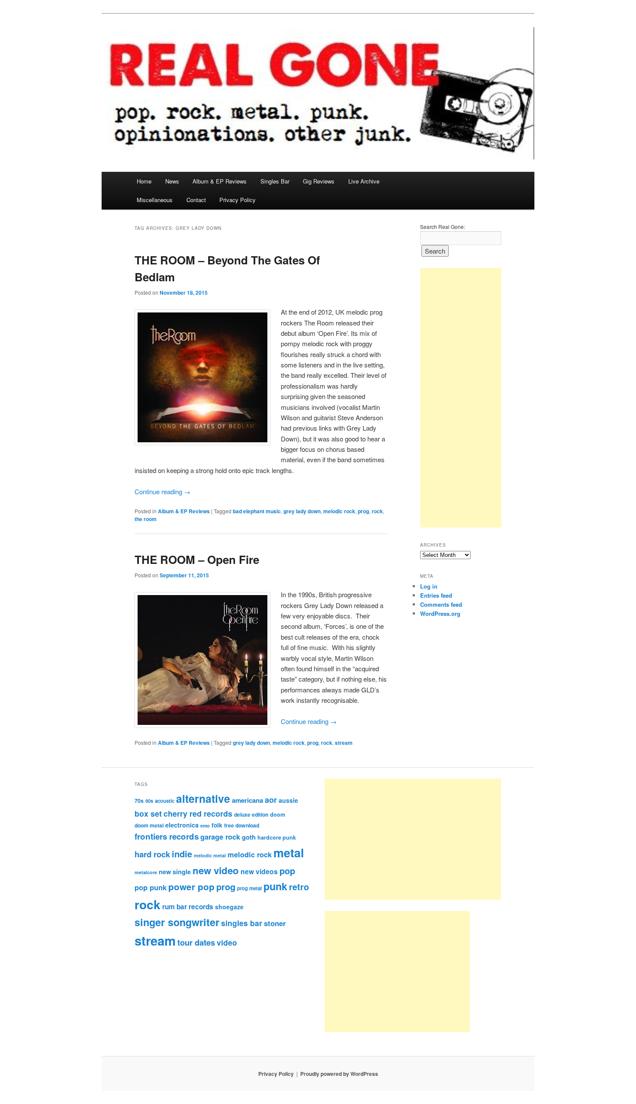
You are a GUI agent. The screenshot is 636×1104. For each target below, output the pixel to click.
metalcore (146, 872)
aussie (288, 800)
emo (205, 825)
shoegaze (229, 906)
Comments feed (441, 604)
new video (216, 870)
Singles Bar (274, 181)
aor (271, 799)
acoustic (164, 800)
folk (217, 825)
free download (241, 825)
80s (149, 800)
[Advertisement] (460, 398)
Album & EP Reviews (220, 181)
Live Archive (363, 181)
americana (247, 800)
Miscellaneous (155, 200)
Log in (428, 586)
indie (182, 853)
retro (299, 887)
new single (175, 871)
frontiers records (167, 836)
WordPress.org (440, 613)
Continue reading (162, 491)
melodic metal (210, 855)
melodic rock (339, 511)
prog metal (249, 888)
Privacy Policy (237, 200)
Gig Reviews (318, 181)
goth (249, 837)
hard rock (152, 854)
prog (363, 511)
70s (139, 801)
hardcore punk (276, 837)
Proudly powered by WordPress (339, 1074)
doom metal (149, 825)
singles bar (241, 922)
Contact (196, 200)
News (172, 181)
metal (288, 852)
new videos (259, 871)
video (227, 942)
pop (287, 870)
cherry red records (198, 813)
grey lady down (302, 511)
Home (144, 181)
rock (377, 511)
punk (275, 886)
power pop (191, 886)
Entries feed (436, 595)
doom (277, 814)
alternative (203, 798)
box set (148, 813)
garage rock (220, 836)
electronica (182, 825)
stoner (275, 923)
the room (146, 519)
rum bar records (187, 906)
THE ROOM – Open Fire (197, 559)
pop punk (151, 887)
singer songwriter (177, 922)
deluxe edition (251, 814)
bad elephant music (257, 511)
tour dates (196, 942)
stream (344, 743)
